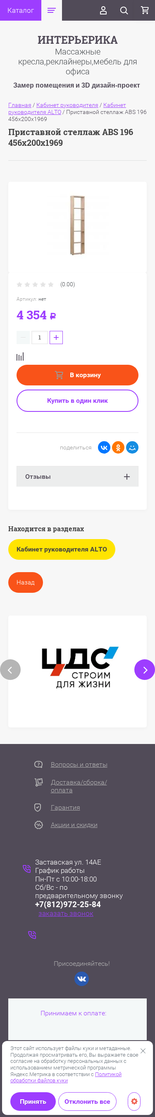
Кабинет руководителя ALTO (62, 549)
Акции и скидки (74, 825)
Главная (19, 105)
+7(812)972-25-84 (68, 904)
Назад (26, 582)
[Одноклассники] (118, 447)
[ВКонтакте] (104, 447)
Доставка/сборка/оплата (79, 786)
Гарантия (65, 807)
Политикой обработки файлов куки (66, 1077)
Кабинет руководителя (67, 105)
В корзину (84, 375)
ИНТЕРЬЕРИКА (78, 40)
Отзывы (38, 476)
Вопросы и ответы (79, 764)
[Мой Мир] (132, 447)
